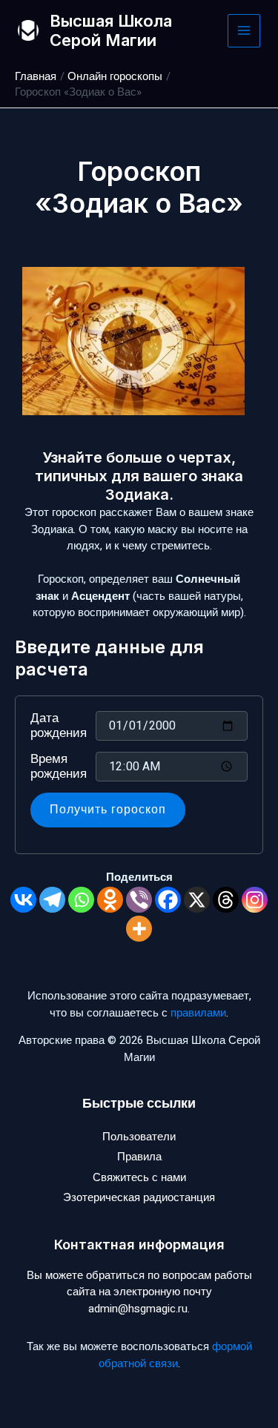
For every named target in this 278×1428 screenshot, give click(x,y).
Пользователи (139, 1136)
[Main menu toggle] (244, 30)
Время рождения (58, 766)
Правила (139, 1156)
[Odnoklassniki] (110, 900)
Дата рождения (58, 726)
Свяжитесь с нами (139, 1177)
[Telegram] (52, 900)
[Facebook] (168, 900)
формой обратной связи (175, 1355)
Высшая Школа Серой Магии (111, 30)
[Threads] (226, 900)
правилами (198, 1013)
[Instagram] (255, 900)
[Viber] (139, 900)
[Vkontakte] (23, 900)
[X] (197, 900)
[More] (139, 929)
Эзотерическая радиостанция (139, 1197)
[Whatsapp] (81, 900)
